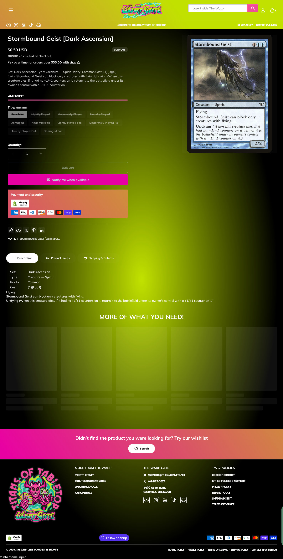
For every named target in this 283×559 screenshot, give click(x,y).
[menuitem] (107, 475)
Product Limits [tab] (60, 258)
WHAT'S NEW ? (245, 25)
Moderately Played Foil (104, 123)
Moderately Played (70, 114)
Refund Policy (221, 492)
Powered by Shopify (46, 549)
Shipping (13, 56)
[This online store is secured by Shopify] (20, 206)
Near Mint (17, 114)
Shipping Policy (222, 498)
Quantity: (15, 145)
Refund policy (176, 549)
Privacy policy (196, 549)
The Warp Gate (24, 549)
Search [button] (144, 448)
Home (12, 239)
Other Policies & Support (228, 481)
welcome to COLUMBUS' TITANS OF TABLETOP (141, 25)
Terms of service (218, 549)
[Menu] (10, 10)
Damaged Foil (53, 131)
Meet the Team (84, 475)
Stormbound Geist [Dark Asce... (40, 239)
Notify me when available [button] (70, 180)
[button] (272, 10)
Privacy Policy (221, 487)
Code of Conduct (223, 475)
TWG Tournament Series (90, 481)
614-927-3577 (156, 481)
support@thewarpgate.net (166, 475)
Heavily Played (100, 114)
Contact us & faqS (266, 25)
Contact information (264, 549)
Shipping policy (240, 549)
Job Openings (83, 492)
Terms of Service (223, 504)
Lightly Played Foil (70, 123)
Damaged (17, 123)
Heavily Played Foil (23, 131)
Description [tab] (24, 258)
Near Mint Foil (41, 123)
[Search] (252, 8)
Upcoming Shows (86, 487)
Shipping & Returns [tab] (101, 258)
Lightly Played (40, 114)
